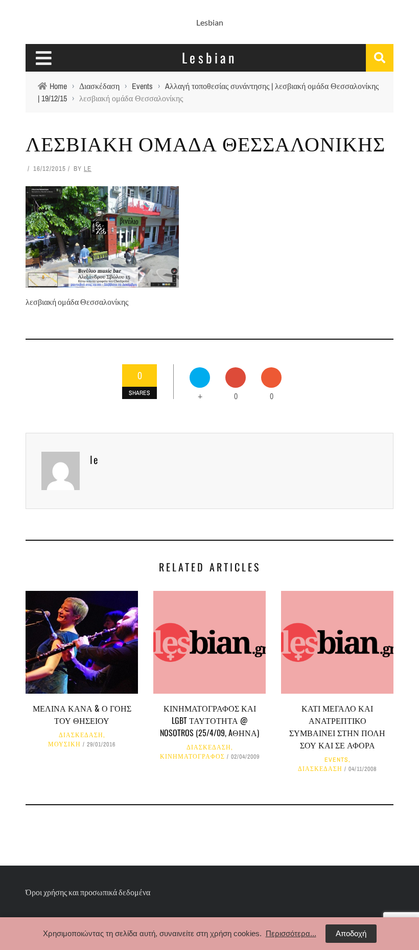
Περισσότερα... (291, 933)
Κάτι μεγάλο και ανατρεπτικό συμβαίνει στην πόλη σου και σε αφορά (337, 726)
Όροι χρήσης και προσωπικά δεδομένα (88, 892)
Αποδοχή (351, 933)
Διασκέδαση (81, 735)
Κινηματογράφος (192, 757)
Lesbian (209, 22)
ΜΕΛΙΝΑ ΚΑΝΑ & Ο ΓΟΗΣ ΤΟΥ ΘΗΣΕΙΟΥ (82, 714)
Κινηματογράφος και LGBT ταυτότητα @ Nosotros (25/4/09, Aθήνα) (209, 720)
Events (336, 760)
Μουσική (64, 744)
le (87, 168)
